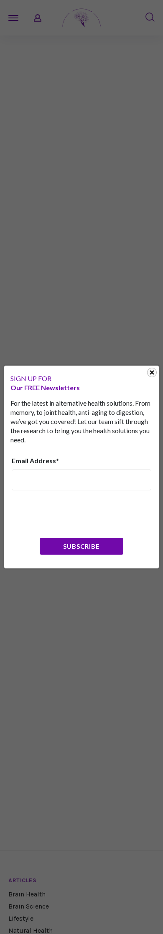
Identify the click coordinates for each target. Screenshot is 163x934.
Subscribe (81, 546)
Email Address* (35, 460)
